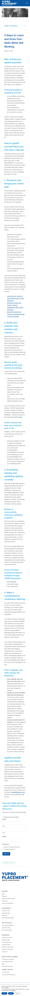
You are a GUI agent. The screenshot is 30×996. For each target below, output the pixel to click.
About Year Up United (7, 966)
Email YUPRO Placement (8, 974)
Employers (4, 896)
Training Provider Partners (8, 898)
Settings (17, 993)
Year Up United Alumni (7, 903)
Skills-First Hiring (6, 927)
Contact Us (5, 951)
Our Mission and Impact (8, 959)
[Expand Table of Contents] (25, 26)
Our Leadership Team (7, 961)
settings (13, 990)
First (3, 826)
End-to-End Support (7, 930)
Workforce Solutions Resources (12, 847)
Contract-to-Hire (6, 910)
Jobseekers (5, 901)
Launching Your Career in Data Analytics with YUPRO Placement (15, 298)
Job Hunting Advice (7, 942)
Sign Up (6, 854)
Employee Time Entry (7, 949)
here (20, 417)
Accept (4, 993)
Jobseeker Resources (9, 849)
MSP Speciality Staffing (8, 917)
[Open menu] (26, 3)
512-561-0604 (5, 972)
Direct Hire (4, 915)
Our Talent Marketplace (8, 925)
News (3, 964)
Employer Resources (7, 937)
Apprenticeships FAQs (7, 947)
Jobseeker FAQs (6, 944)
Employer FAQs (6, 940)
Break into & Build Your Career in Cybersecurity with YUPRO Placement (15, 314)
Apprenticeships (6, 913)
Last (3, 832)
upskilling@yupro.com (18, 792)
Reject (11, 993)
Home (3, 893)
